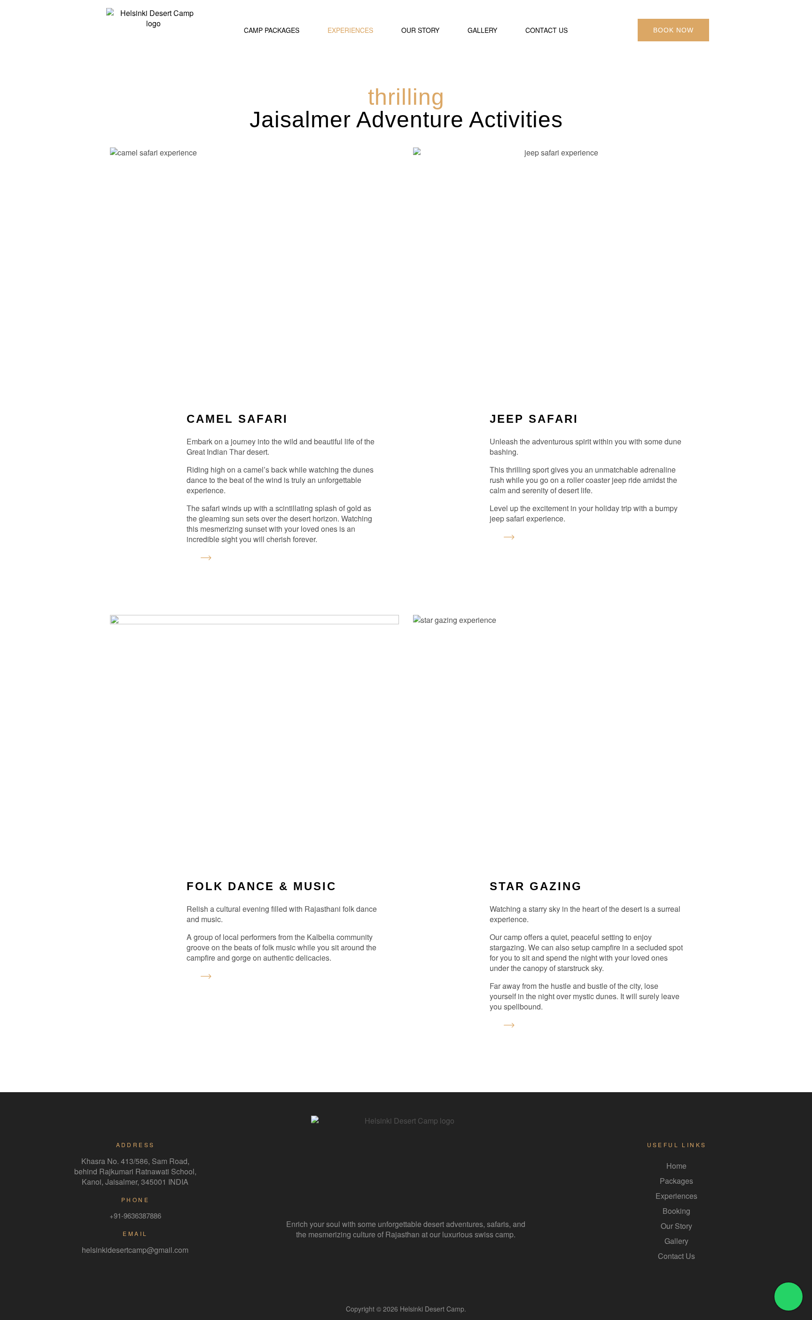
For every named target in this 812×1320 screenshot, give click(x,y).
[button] (673, 30)
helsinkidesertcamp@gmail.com (135, 1249)
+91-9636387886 (135, 1215)
